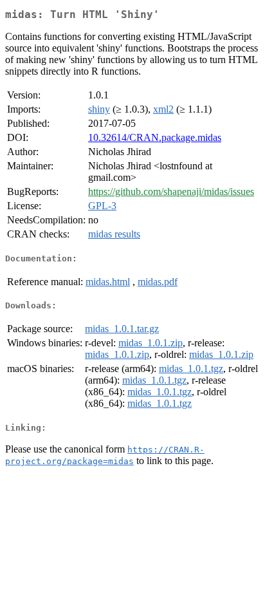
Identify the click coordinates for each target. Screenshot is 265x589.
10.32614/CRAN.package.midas (154, 137)
